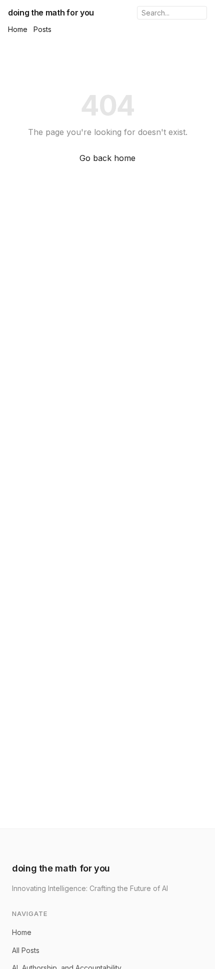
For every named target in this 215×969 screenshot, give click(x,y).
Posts (43, 29)
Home (18, 29)
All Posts (26, 950)
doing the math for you (51, 13)
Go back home (108, 158)
